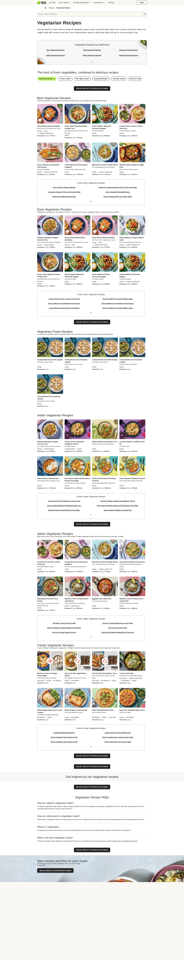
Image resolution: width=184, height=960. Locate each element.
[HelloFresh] (41, 2)
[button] (47, 79)
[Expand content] (92, 62)
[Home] (45, 8)
